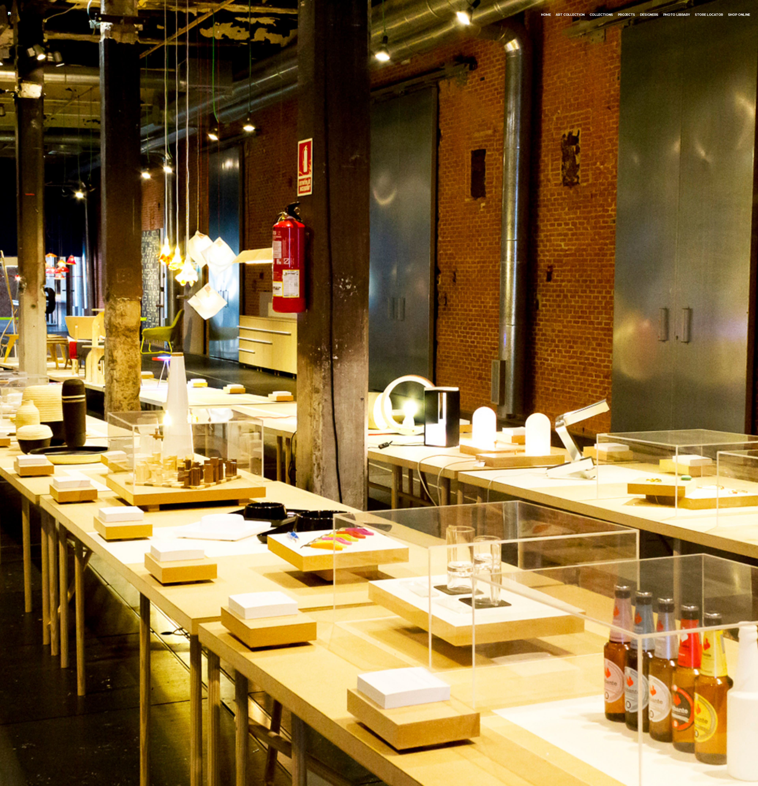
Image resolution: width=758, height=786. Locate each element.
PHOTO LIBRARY (676, 15)
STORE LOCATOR (709, 15)
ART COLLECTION (570, 15)
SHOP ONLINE (739, 15)
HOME (546, 15)
